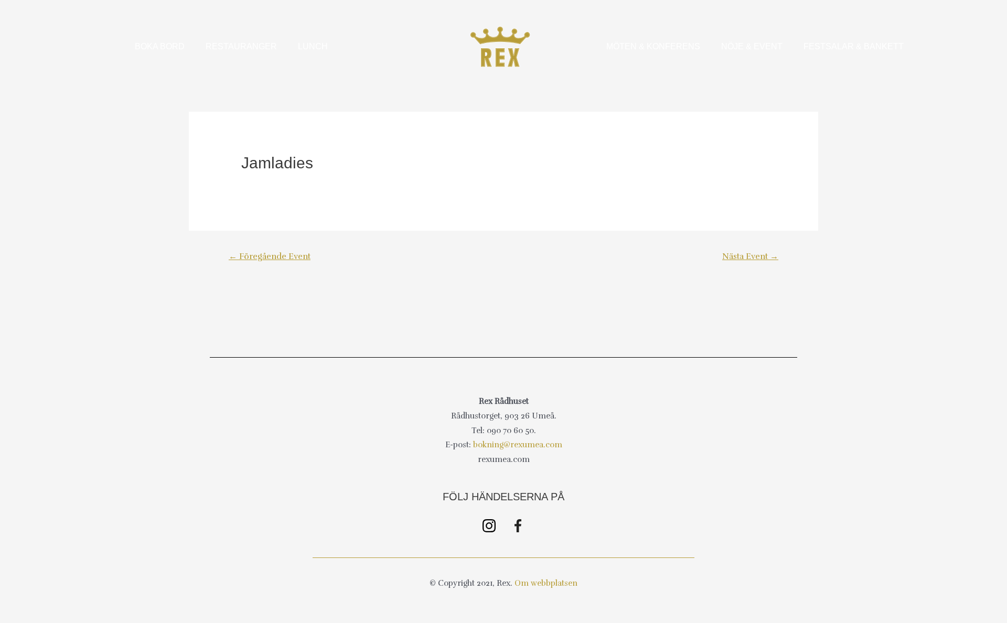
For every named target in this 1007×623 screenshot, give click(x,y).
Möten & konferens (653, 46)
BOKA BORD (160, 46)
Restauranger (241, 46)
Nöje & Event (752, 46)
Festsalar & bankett (854, 46)
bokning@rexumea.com (517, 444)
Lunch (313, 46)
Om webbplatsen (546, 583)
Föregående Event (269, 256)
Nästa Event (750, 256)
